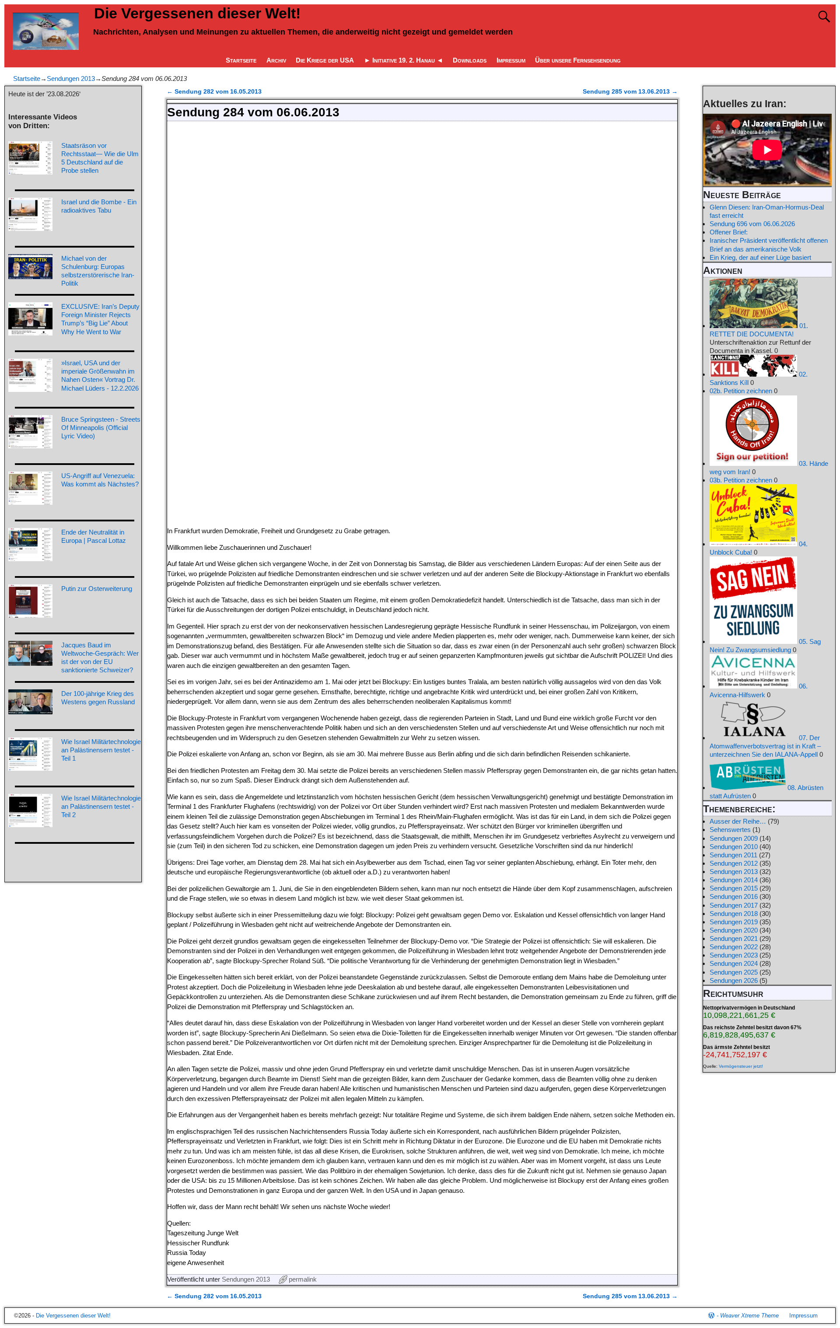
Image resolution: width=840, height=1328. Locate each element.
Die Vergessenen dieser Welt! (197, 13)
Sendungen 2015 (734, 888)
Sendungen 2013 (71, 78)
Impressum (511, 60)
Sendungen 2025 (734, 972)
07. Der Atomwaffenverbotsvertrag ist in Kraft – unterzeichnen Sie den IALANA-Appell (765, 746)
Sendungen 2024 (734, 963)
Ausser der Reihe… (738, 821)
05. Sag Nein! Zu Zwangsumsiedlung (765, 646)
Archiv (276, 60)
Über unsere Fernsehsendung (578, 60)
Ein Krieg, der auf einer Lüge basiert (760, 257)
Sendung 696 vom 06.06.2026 (752, 223)
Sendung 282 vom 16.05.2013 (214, 91)
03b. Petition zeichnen (741, 480)
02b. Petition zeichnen (741, 391)
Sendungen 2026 (734, 980)
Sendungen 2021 (734, 938)
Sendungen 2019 (734, 922)
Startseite (241, 60)
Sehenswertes (730, 829)
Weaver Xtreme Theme (749, 1315)
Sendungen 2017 (734, 905)
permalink (303, 1279)
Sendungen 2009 (734, 838)
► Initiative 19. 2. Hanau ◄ (403, 60)
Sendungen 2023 (734, 955)
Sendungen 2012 (734, 863)
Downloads (469, 60)
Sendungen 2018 (734, 913)
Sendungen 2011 (733, 855)
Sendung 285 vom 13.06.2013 (630, 91)
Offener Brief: (729, 232)
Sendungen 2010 (734, 846)
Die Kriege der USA (325, 60)
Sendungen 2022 (734, 947)
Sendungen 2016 (734, 896)
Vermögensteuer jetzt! (741, 1066)
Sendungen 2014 (734, 880)
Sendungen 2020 (734, 930)
